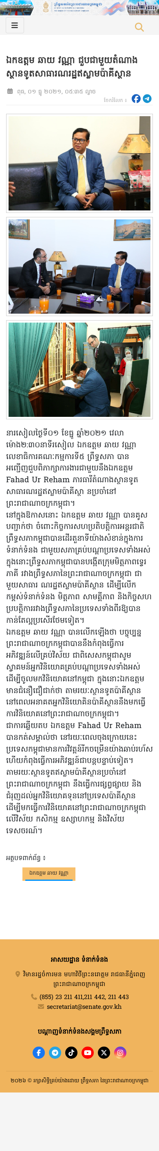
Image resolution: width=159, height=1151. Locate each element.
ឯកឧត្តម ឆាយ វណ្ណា (48, 873)
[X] (104, 1053)
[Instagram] (120, 1053)
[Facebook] (39, 1053)
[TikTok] (71, 1053)
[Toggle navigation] (15, 25)
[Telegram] (55, 1053)
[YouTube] (88, 1053)
